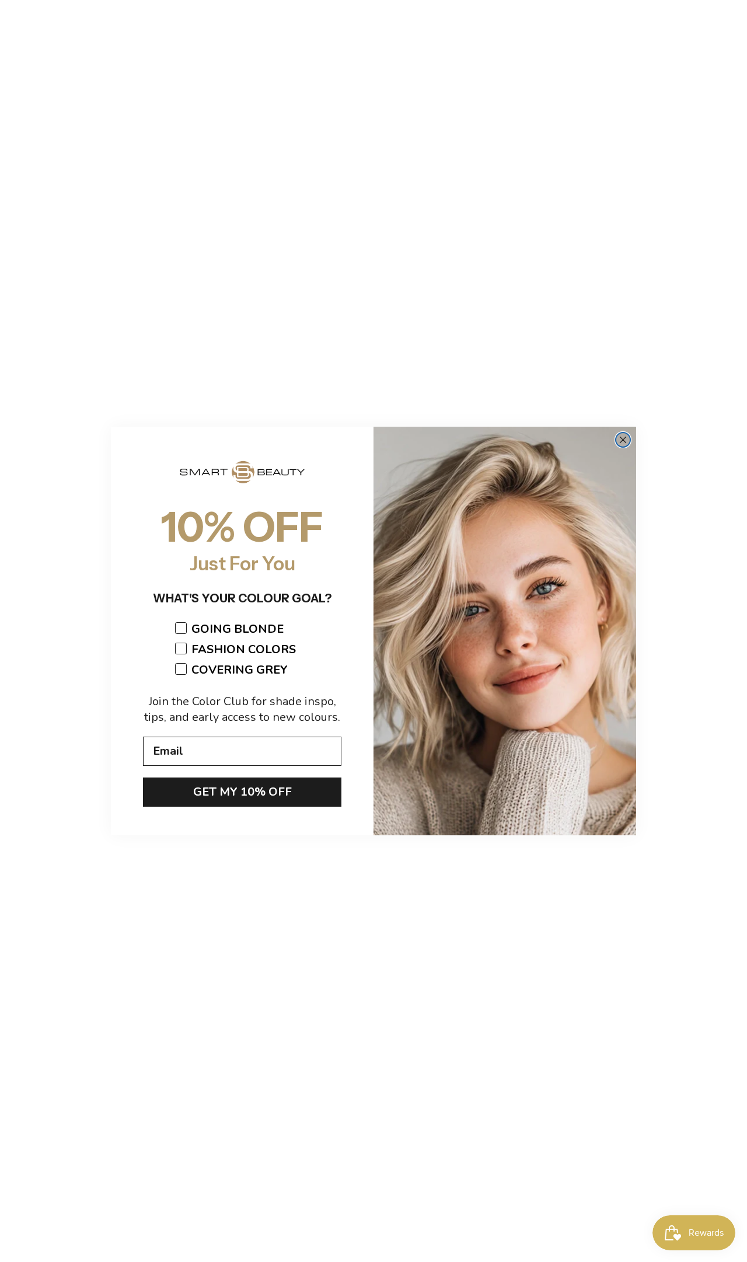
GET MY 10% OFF (242, 792)
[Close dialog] (623, 440)
